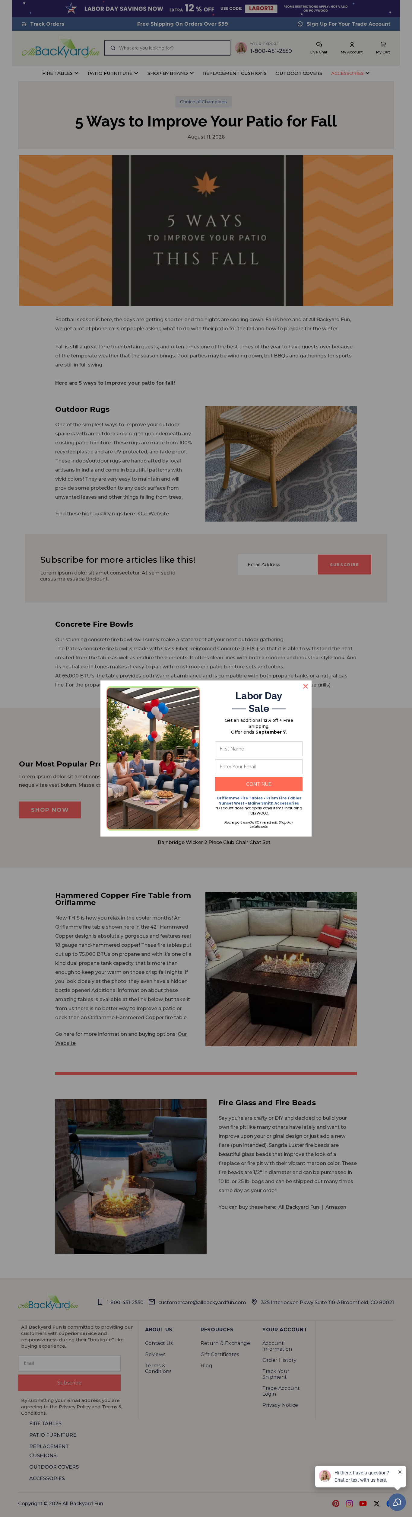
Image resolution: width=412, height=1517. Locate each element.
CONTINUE (258, 784)
